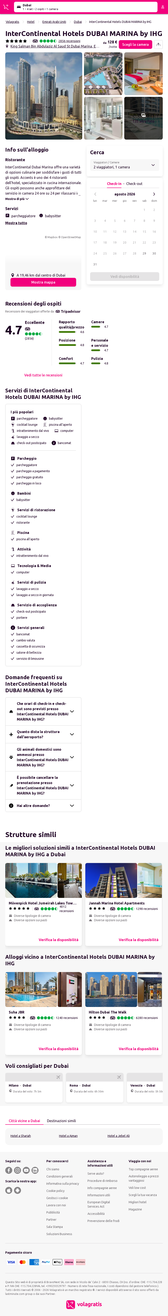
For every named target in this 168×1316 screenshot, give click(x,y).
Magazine (135, 1209)
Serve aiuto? (96, 1173)
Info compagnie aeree (102, 1188)
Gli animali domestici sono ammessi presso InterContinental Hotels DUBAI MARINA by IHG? (42, 757)
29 (144, 253)
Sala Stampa (54, 1227)
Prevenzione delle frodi (103, 1221)
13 (124, 231)
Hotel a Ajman (68, 1136)
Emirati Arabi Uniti (54, 22)
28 (134, 253)
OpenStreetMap (71, 237)
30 (154, 253)
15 (144, 231)
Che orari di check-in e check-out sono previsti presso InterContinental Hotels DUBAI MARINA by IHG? (42, 711)
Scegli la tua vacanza (143, 1195)
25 (105, 253)
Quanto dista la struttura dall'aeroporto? (38, 734)
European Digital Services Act (99, 1204)
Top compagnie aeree (143, 1169)
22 (144, 242)
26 (115, 253)
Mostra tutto (16, 223)
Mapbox (52, 237)
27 (124, 253)
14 (134, 231)
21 (134, 242)
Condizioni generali (59, 1176)
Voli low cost (137, 1188)
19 (115, 242)
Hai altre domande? (33, 806)
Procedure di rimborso (102, 1181)
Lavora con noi (56, 1205)
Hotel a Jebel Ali (119, 1136)
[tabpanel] (84, 1136)
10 (95, 231)
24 (95, 253)
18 (105, 242)
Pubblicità (53, 1212)
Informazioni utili (99, 1195)
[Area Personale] (163, 7)
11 (105, 231)
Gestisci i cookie (57, 1198)
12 (115, 231)
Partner (51, 1219)
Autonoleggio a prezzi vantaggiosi (144, 1178)
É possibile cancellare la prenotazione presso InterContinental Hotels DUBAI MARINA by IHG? (42, 785)
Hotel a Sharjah (20, 1136)
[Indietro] (95, 194)
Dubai (78, 22)
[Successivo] (154, 194)
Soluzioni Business (59, 1234)
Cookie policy (55, 1191)
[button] (43, 96)
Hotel (31, 22)
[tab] (24, 1121)
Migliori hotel (138, 1202)
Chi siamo (52, 1169)
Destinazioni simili (61, 1121)
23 (154, 242)
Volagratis (12, 22)
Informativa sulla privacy (62, 1183)
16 (154, 231)
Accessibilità (96, 1213)
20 (124, 242)
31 (95, 264)
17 (95, 242)
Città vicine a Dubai (24, 1121)
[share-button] (158, 44)
